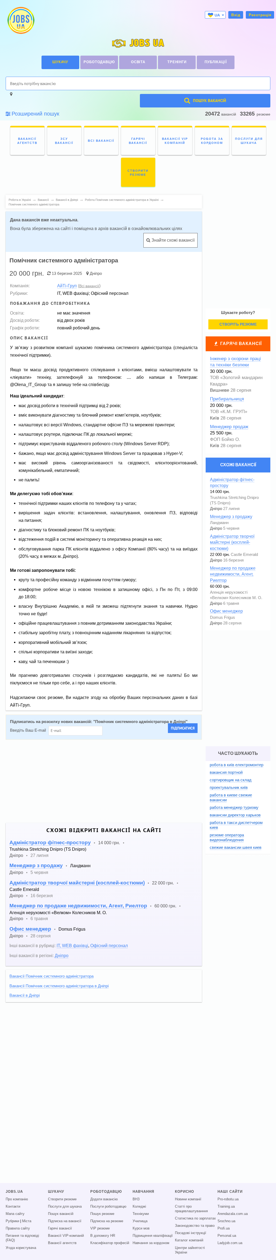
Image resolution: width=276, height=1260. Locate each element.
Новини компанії (188, 1199)
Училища (140, 1221)
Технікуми (141, 1214)
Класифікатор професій (109, 1243)
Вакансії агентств (62, 1243)
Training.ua (226, 1206)
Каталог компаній (189, 1240)
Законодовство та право (195, 1226)
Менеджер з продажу (36, 865)
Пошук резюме (102, 1214)
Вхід (235, 15)
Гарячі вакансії (241, 343)
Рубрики (12, 1221)
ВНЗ (136, 1199)
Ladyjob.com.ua (230, 1243)
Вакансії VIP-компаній (66, 1236)
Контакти (13, 1206)
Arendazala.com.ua (233, 1214)
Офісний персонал (109, 945)
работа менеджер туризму (234, 807)
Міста (26, 1221)
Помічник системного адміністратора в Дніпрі (140, 721)
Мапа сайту (15, 1214)
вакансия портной (226, 772)
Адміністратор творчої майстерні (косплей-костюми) (77, 883)
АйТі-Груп (67, 285)
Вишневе (219, 390)
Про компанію (17, 1199)
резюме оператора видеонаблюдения (227, 837)
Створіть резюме (238, 324)
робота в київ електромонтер (236, 764)
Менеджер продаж (229, 426)
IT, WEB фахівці (72, 945)
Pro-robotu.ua (228, 1199)
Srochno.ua (226, 1221)
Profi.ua (224, 1228)
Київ (214, 418)
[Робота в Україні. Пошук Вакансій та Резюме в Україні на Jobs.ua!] (20, 20)
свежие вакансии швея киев (235, 847)
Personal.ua (227, 1236)
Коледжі (139, 1206)
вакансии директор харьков (235, 815)
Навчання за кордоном (151, 1243)
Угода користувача (21, 1248)
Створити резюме (62, 1199)
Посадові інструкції (190, 1233)
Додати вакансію (104, 1199)
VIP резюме (100, 1228)
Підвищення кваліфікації (153, 1236)
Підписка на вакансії (64, 1221)
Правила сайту (18, 1228)
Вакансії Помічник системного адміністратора (51, 976)
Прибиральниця (227, 398)
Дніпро (96, 273)
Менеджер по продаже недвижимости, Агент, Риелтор (78, 905)
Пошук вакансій (60, 1214)
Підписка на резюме (106, 1221)
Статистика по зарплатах (195, 1218)
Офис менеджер (30, 929)
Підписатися (183, 728)
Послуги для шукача (65, 1206)
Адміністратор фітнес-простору (50, 842)
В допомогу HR (102, 1236)
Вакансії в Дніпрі (24, 995)
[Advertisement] (104, 781)
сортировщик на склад (230, 780)
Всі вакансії (89, 286)
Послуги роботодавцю (108, 1206)
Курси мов (141, 1228)
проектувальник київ (229, 787)
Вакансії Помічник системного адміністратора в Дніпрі (59, 986)
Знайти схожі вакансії (172, 240)
